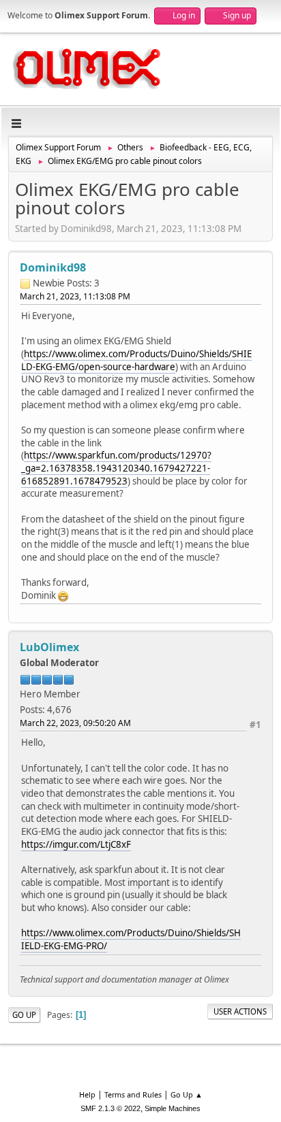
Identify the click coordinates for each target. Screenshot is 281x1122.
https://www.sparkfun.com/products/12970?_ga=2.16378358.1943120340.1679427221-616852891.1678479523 (116, 467)
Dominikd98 (53, 267)
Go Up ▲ (187, 1094)
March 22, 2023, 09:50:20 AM (75, 723)
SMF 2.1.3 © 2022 (110, 1108)
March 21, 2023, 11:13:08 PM (75, 296)
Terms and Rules (133, 1094)
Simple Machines (173, 1108)
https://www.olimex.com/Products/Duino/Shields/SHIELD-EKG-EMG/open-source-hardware (136, 360)
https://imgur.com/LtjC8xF (76, 844)
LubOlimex (49, 647)
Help (87, 1094)
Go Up (24, 1015)
